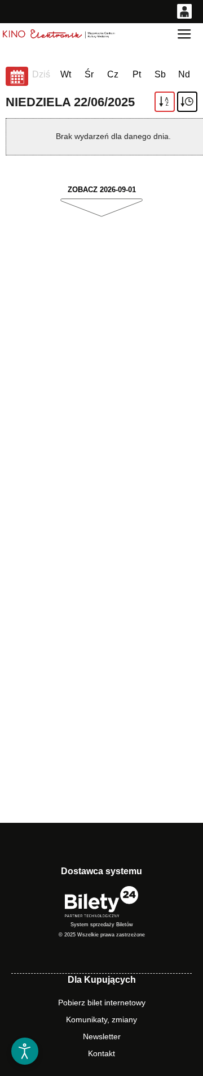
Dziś (41, 74)
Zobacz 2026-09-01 (102, 189)
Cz (112, 74)
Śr (89, 74)
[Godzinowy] (187, 102)
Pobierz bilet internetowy (101, 1002)
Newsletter (102, 1036)
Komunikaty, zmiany (101, 1019)
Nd (184, 74)
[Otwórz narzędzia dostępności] (24, 1051)
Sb (160, 74)
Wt (65, 74)
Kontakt (101, 1053)
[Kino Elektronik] (59, 34)
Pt (137, 74)
